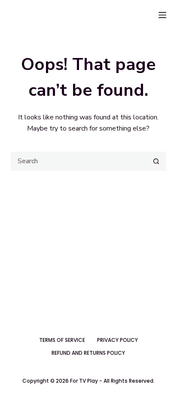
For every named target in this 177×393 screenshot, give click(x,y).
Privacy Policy (117, 340)
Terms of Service (62, 340)
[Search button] (156, 161)
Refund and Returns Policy (88, 353)
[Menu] (162, 15)
